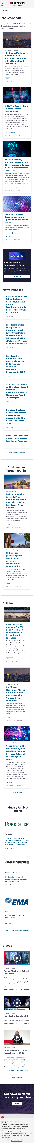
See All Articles (17, 792)
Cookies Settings (16, 1140)
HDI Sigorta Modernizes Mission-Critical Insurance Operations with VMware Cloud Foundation (16, 58)
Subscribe (17, 1103)
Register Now (17, 276)
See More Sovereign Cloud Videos (16, 1070)
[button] (17, 958)
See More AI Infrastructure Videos (16, 989)
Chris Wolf (8, 222)
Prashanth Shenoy (10, 170)
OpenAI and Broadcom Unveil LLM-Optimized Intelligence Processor (17, 438)
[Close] (30, 1120)
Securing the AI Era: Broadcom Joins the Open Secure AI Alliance (16, 217)
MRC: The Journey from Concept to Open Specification (16, 108)
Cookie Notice (6, 1137)
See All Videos (17, 1077)
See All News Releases (17, 452)
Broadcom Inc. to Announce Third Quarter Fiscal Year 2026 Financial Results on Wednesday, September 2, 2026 (15, 364)
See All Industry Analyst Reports (17, 930)
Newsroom (17, 6)
